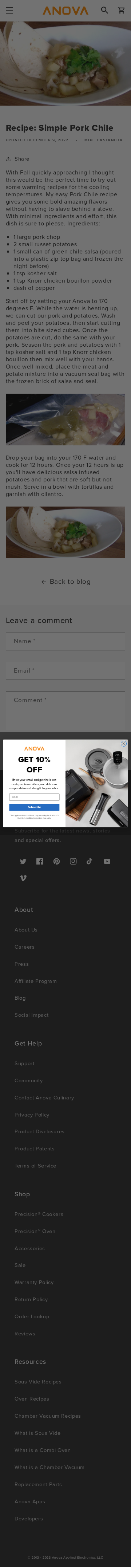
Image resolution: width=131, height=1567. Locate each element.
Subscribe (34, 807)
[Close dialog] (123, 744)
